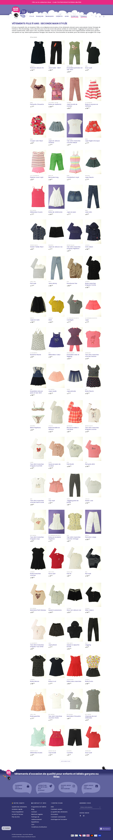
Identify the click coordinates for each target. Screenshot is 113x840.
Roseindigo (19, 834)
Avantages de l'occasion (59, 819)
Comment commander (58, 817)
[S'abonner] (100, 807)
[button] (96, 16)
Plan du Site (16, 817)
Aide (52, 807)
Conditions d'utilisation (39, 827)
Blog (32, 809)
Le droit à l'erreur (17, 814)
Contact (34, 812)
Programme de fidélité (38, 807)
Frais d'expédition (17, 812)
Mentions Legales (37, 814)
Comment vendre (56, 809)
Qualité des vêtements (19, 807)
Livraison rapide (17, 809)
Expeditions (35, 822)
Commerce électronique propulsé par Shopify (24, 836)
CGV (32, 824)
